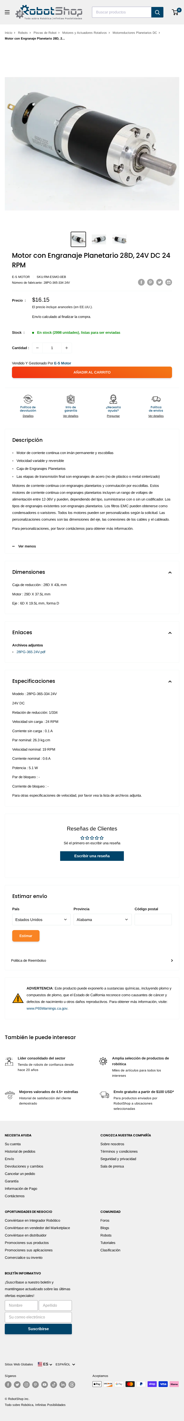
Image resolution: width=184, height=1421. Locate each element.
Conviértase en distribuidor (25, 1235)
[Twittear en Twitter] (159, 282)
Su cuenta (13, 1144)
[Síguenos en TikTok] (53, 1384)
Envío (9, 1159)
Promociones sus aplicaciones (29, 1250)
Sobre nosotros (112, 1144)
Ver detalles (70, 416)
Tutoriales (107, 1243)
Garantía (11, 1181)
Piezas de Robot (45, 33)
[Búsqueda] (157, 12)
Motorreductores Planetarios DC (135, 33)
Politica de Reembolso (28, 960)
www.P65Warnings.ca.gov (47, 1008)
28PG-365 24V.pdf (31, 652)
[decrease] (37, 348)
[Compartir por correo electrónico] (168, 282)
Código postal (146, 909)
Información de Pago (21, 1188)
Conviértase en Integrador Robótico (32, 1220)
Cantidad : (20, 348)
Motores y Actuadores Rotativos (84, 33)
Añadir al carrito (92, 372)
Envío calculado (44, 317)
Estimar (25, 936)
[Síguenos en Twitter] (17, 1384)
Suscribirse (38, 1329)
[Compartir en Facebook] (141, 282)
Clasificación (110, 1250)
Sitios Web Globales (19, 1364)
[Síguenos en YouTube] (44, 1384)
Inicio (8, 33)
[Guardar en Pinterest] (150, 282)
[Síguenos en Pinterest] (35, 1384)
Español (64, 1364)
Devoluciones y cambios (24, 1166)
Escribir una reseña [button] (92, 856)
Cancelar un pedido (20, 1174)
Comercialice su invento (23, 1257)
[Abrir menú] (7, 12)
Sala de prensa (112, 1166)
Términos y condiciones (119, 1151)
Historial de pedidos (20, 1151)
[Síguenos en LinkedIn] (62, 1384)
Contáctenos (15, 1196)
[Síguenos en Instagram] (26, 1384)
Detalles (28, 416)
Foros (104, 1220)
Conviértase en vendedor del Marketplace (37, 1228)
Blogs (104, 1228)
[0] (175, 12)
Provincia (81, 909)
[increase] (67, 348)
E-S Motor (21, 277)
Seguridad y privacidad (118, 1159)
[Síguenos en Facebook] (8, 1384)
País (15, 909)
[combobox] (121, 12)
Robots (23, 33)
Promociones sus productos (27, 1243)
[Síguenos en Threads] (72, 1384)
